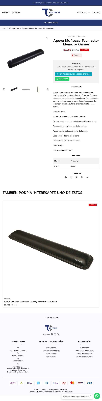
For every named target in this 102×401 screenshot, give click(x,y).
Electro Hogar (51, 357)
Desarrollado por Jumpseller (62, 392)
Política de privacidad (84, 357)
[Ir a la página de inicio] (51, 12)
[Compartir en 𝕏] (71, 178)
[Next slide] (47, 89)
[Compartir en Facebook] (66, 178)
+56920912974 (18, 355)
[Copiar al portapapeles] (87, 178)
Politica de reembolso (84, 354)
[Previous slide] (4, 89)
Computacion (14, 28)
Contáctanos (84, 348)
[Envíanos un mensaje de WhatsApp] (97, 396)
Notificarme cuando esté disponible (74, 74)
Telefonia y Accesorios (51, 351)
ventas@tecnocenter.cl (17, 350)
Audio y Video (51, 354)
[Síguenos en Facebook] (55, 334)
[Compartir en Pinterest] (81, 178)
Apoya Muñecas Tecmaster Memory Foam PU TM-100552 (30, 301)
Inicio (4, 28)
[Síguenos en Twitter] (58, 334)
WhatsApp (63, 79)
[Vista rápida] (6, 248)
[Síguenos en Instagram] (52, 334)
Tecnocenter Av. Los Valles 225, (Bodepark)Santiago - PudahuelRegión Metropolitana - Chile (18, 369)
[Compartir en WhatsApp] (76, 178)
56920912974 (18, 361)
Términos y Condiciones (84, 351)
